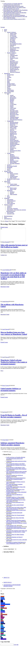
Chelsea (11, 103)
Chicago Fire (13, 34)
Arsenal (11, 95)
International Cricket (14, 185)
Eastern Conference (11, 32)
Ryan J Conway (5, 385)
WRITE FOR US (7, 582)
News (5, 217)
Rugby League (13, 188)
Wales (8, 82)
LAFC (11, 59)
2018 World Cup (8, 218)
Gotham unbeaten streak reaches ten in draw (13, 6)
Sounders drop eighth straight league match (16, 528)
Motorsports (9, 190)
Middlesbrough (13, 133)
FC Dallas (12, 56)
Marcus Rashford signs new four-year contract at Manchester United (14, 333)
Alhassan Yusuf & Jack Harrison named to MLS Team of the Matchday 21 (15, 521)
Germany (9, 77)
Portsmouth (12, 139)
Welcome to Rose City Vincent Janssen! (15, 515)
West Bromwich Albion (15, 150)
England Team (10, 74)
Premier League (4, 227)
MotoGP (12, 193)
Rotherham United (14, 161)
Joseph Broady (5, 301)
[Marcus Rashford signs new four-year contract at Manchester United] (13, 328)
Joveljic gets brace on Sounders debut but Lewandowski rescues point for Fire (12, 4)
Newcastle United (14, 110)
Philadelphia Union (14, 50)
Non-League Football (12, 166)
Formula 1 (12, 191)
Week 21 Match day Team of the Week (15, 517)
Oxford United (13, 137)
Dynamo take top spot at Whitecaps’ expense (16, 523)
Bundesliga (9, 167)
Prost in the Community (12, 208)
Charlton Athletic (14, 126)
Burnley (12, 101)
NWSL (8, 180)
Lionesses (12, 175)
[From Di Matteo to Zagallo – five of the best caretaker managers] (13, 410)
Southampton (13, 145)
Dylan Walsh (5, 439)
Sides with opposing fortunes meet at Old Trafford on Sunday (14, 246)
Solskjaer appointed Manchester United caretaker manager (12, 444)
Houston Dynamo (14, 58)
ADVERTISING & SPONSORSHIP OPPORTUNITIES (12, 585)
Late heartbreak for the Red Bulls (13, 526)
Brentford (12, 99)
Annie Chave (10, 202)
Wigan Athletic (13, 162)
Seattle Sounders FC (14, 69)
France (8, 76)
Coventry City (13, 128)
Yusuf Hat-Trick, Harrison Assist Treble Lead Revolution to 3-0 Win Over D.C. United (16, 531)
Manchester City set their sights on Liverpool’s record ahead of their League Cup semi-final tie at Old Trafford (13, 276)
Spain (8, 81)
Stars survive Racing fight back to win (15, 502)
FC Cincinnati (13, 36)
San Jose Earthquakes (15, 67)
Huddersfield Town (14, 157)
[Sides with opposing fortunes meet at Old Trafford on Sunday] (13, 240)
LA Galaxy (12, 60)
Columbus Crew (13, 37)
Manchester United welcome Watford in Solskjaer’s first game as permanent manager (14, 362)
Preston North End (14, 140)
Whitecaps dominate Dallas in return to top (16, 510)
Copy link (16, 644)
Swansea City (13, 148)
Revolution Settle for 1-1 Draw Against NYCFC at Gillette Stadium (15, 498)
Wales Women (13, 177)
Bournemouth (13, 97)
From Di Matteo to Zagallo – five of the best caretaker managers (14, 416)
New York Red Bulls (14, 47)
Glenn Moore (10, 199)
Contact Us (9, 206)
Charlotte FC (13, 38)
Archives (5, 549)
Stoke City (12, 146)
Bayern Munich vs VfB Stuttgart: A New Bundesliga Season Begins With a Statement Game (15, 10)
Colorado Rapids (14, 55)
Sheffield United (13, 142)
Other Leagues (7, 92)
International (7, 73)
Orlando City (13, 49)
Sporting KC (13, 70)
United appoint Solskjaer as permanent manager (11, 389)
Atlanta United (13, 33)
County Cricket (13, 184)
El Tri (8, 87)
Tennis (8, 197)
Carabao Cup (4, 255)
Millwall (12, 135)
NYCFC (12, 46)
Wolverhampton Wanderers (16, 119)
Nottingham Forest (14, 112)
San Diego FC (13, 65)
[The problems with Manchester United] (13, 300)
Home (5, 29)
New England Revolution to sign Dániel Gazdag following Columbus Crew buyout (14, 8)
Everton (11, 105)
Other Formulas (13, 194)
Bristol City (12, 124)
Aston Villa (12, 96)
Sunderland (12, 115)
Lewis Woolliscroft (6, 269)
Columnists (6, 198)
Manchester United (14, 114)
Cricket (8, 182)
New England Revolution (16, 43)
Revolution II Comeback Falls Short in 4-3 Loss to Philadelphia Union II (16, 543)
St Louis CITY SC (14, 68)
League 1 (9, 153)
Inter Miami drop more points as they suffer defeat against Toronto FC (16, 508)
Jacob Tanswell (5, 329)
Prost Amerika (10, 212)
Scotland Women (14, 176)
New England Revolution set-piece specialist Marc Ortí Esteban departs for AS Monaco (14, 13)
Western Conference (11, 52)
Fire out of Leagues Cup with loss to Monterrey (14, 15)
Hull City (12, 130)
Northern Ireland (11, 83)
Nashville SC (13, 45)
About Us (9, 207)
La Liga (9, 168)
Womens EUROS (14, 173)
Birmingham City (14, 123)
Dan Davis (4, 412)
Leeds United (13, 108)
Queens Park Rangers (15, 141)
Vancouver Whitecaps (15, 72)
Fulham (11, 106)
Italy (8, 78)
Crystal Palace (13, 104)
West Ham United (14, 118)
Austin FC (12, 54)
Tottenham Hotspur (14, 117)
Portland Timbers (14, 63)
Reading (12, 159)
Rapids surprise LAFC (11, 525)
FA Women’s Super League (13, 179)
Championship (10, 121)
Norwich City (13, 136)
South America (10, 90)
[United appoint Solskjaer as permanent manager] (13, 384)
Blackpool (12, 155)
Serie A (8, 170)
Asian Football (10, 91)
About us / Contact (8, 204)
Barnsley (12, 154)
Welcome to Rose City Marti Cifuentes (15, 534)
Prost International (8, 216)
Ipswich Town (13, 131)
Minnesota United (14, 61)
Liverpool (12, 109)
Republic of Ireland (11, 85)
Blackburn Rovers (14, 122)
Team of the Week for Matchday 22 (14, 494)
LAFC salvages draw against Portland (15, 505)
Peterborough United (14, 158)
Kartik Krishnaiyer (11, 200)
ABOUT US (6, 577)
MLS (5, 31)
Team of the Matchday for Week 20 (14, 537)
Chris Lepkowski (11, 203)
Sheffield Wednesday (15, 144)
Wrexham (12, 152)
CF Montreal (13, 42)
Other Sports (7, 181)
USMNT (9, 88)
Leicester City (13, 132)
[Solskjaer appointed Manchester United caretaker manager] (13, 438)
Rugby (8, 186)
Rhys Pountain (5, 242)
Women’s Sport (7, 171)
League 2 (9, 164)
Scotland (9, 79)
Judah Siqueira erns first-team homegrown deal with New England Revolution (15, 478)
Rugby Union (13, 189)
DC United (12, 40)
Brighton (12, 100)
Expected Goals (10, 213)
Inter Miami (12, 41)
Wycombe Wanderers (15, 163)
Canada (8, 86)
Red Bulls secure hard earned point (14, 512)
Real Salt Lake (13, 64)
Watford (12, 149)
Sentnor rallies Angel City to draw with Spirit (16, 539)
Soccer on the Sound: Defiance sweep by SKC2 (14, 19)
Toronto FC (12, 51)
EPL (8, 94)
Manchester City (13, 113)
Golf (8, 195)
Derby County (13, 127)
